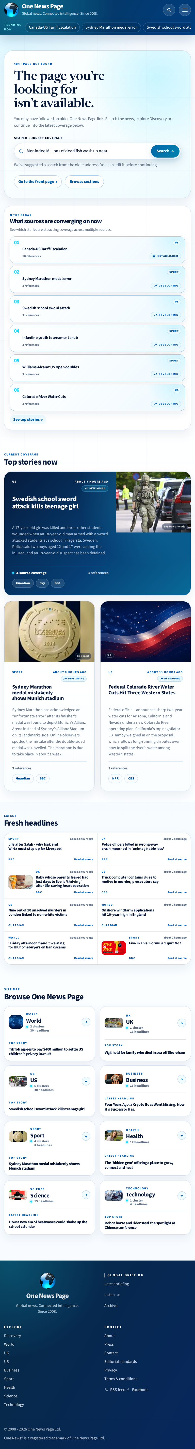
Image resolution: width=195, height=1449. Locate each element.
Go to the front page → (37, 181)
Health (134, 1136)
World (33, 1021)
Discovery (12, 1336)
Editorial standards (120, 1361)
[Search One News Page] (169, 10)
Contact (111, 1353)
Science (39, 1195)
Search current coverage (38, 138)
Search (165, 151)
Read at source (83, 859)
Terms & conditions (120, 1379)
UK (129, 1022)
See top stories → (28, 419)
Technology (140, 1194)
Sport (37, 1135)
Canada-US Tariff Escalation (52, 27)
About (109, 1336)
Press (109, 1344)
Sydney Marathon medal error (111, 27)
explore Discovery (151, 119)
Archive (110, 1305)
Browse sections (84, 181)
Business (137, 1080)
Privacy (110, 1370)
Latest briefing (116, 1284)
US (33, 1080)
